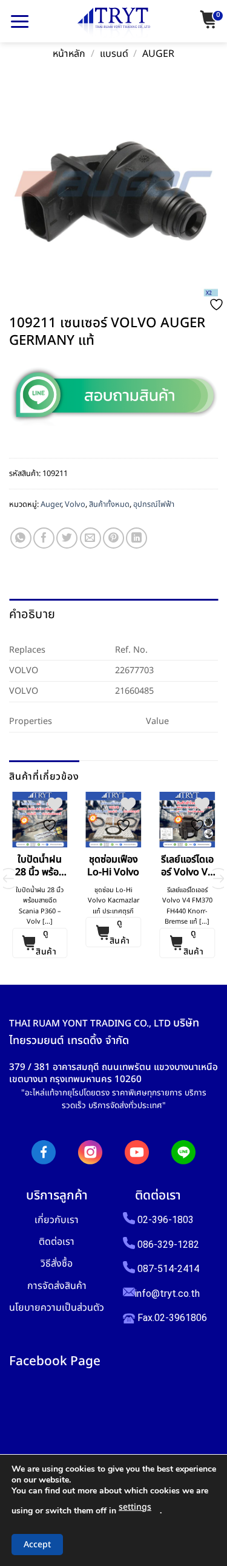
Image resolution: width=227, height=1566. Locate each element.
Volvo (75, 504)
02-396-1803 (165, 1219)
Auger (158, 54)
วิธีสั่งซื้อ (57, 1263)
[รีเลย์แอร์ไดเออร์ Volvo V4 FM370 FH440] (187, 819)
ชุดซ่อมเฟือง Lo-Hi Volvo (113, 866)
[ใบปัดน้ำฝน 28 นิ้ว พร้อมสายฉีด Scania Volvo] (40, 819)
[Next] (218, 878)
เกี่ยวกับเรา (57, 1219)
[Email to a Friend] (90, 538)
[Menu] (19, 21)
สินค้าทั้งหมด (109, 504)
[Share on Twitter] (66, 538)
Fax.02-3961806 (171, 1317)
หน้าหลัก (69, 54)
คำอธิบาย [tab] (32, 614)
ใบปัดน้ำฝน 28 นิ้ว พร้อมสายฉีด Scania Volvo (40, 866)
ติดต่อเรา (56, 1241)
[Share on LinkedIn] (136, 538)
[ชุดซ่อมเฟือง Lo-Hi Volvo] (114, 819)
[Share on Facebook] (43, 538)
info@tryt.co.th (167, 1293)
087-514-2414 (168, 1268)
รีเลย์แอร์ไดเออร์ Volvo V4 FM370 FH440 (187, 866)
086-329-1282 (168, 1244)
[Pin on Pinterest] (113, 538)
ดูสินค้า (46, 943)
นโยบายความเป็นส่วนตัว (56, 1307)
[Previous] (8, 878)
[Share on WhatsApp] (20, 538)
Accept (37, 1544)
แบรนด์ (114, 54)
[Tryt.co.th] (113, 23)
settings (135, 1507)
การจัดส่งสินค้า (57, 1285)
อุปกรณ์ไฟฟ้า (153, 504)
